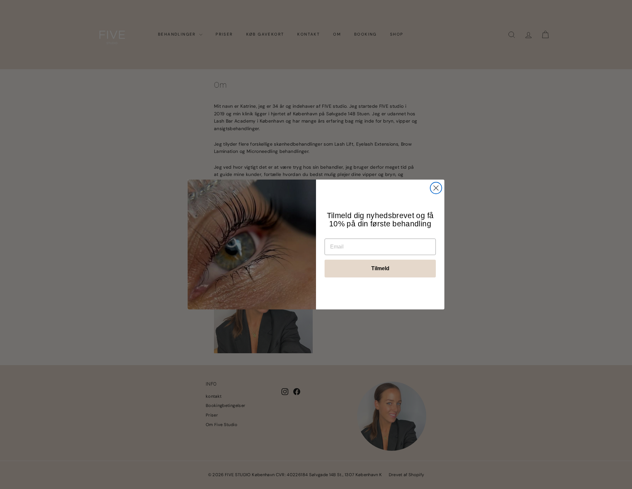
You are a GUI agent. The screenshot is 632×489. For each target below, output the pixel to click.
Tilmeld (380, 268)
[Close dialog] (436, 188)
